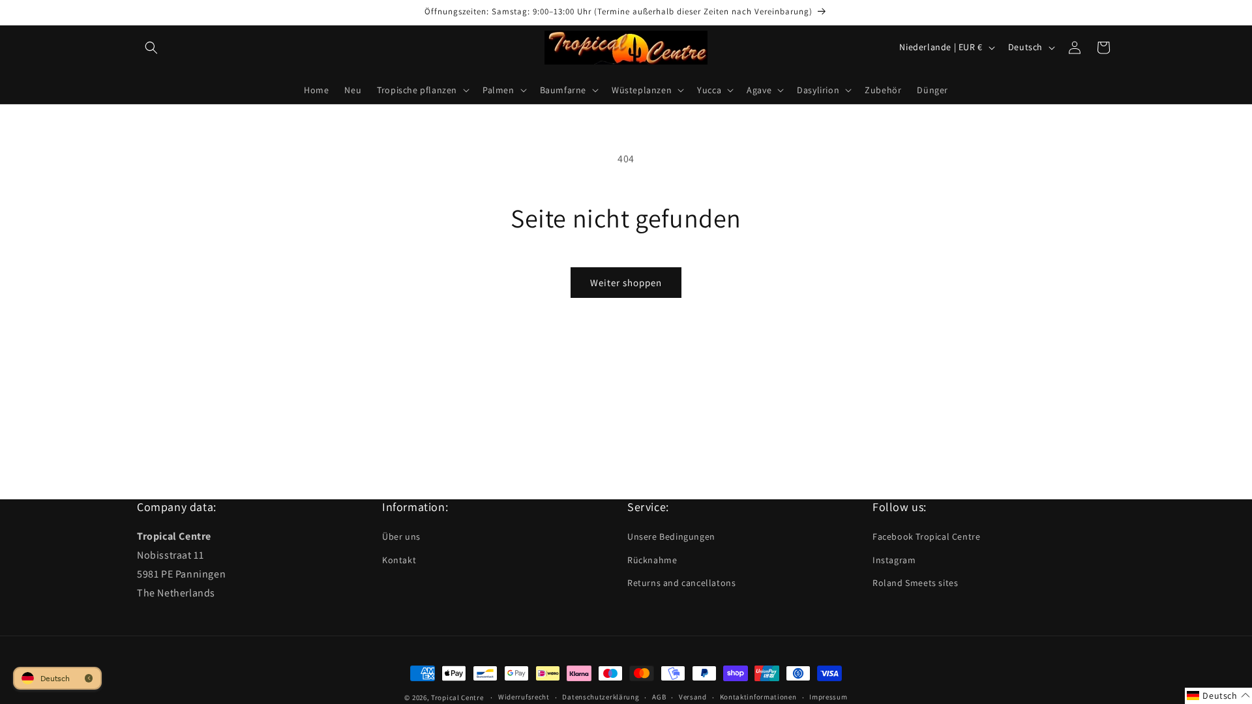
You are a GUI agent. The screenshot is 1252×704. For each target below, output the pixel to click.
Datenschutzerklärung (600, 696)
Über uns (401, 536)
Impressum (828, 696)
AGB (659, 696)
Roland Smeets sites (915, 583)
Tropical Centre (457, 697)
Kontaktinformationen (758, 696)
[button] (151, 47)
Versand (693, 696)
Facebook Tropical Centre (926, 536)
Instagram (894, 560)
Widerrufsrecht (524, 696)
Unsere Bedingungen (671, 536)
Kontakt (399, 560)
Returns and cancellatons (681, 583)
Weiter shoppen (626, 282)
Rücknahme (652, 560)
